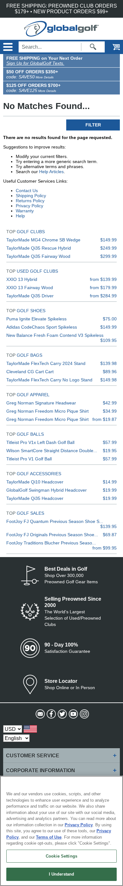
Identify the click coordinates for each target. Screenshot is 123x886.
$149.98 (108, 379)
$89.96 (110, 371)
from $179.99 (103, 287)
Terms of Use (49, 837)
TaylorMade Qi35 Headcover (34, 498)
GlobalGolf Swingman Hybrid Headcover (46, 490)
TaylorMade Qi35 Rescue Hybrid (38, 248)
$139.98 (108, 363)
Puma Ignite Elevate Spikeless (36, 318)
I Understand (61, 874)
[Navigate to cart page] (112, 47)
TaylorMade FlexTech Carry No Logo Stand (49, 379)
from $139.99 (103, 279)
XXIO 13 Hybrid (21, 279)
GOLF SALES (30, 513)
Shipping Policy (31, 195)
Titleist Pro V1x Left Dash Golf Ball (40, 442)
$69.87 (110, 534)
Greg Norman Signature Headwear (41, 402)
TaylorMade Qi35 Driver (30, 295)
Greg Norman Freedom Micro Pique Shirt (47, 411)
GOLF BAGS (29, 355)
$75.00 (110, 318)
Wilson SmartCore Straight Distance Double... (51, 450)
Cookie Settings (61, 856)
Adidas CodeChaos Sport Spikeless (41, 327)
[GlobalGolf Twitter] (61, 714)
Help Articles (51, 171)
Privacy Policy (29, 205)
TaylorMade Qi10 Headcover (34, 481)
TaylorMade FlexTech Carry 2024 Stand (45, 363)
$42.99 (110, 402)
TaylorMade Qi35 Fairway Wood (38, 256)
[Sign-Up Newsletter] (39, 714)
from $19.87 (104, 419)
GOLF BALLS (30, 434)
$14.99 (110, 481)
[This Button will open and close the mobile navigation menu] (7, 46)
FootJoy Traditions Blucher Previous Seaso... (51, 542)
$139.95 (108, 526)
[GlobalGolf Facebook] (50, 714)
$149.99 (108, 239)
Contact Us (27, 190)
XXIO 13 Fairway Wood (29, 287)
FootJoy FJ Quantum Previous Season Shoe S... (54, 521)
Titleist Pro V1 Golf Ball (29, 458)
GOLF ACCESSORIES (39, 473)
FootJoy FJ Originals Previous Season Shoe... (52, 534)
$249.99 (108, 248)
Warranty (25, 210)
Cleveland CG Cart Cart (30, 371)
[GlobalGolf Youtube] (72, 714)
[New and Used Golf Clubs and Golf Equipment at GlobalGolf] (61, 33)
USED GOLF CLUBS (37, 271)
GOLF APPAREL (33, 394)
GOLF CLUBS (31, 231)
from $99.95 (104, 547)
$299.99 (108, 256)
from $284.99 (103, 295)
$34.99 (110, 411)
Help (20, 215)
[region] (61, 831)
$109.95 (108, 340)
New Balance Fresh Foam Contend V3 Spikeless (54, 335)
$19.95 (110, 450)
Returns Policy (30, 200)
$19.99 (110, 490)
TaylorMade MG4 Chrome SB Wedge (43, 239)
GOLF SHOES (31, 310)
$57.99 (110, 442)
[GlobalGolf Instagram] (83, 714)
